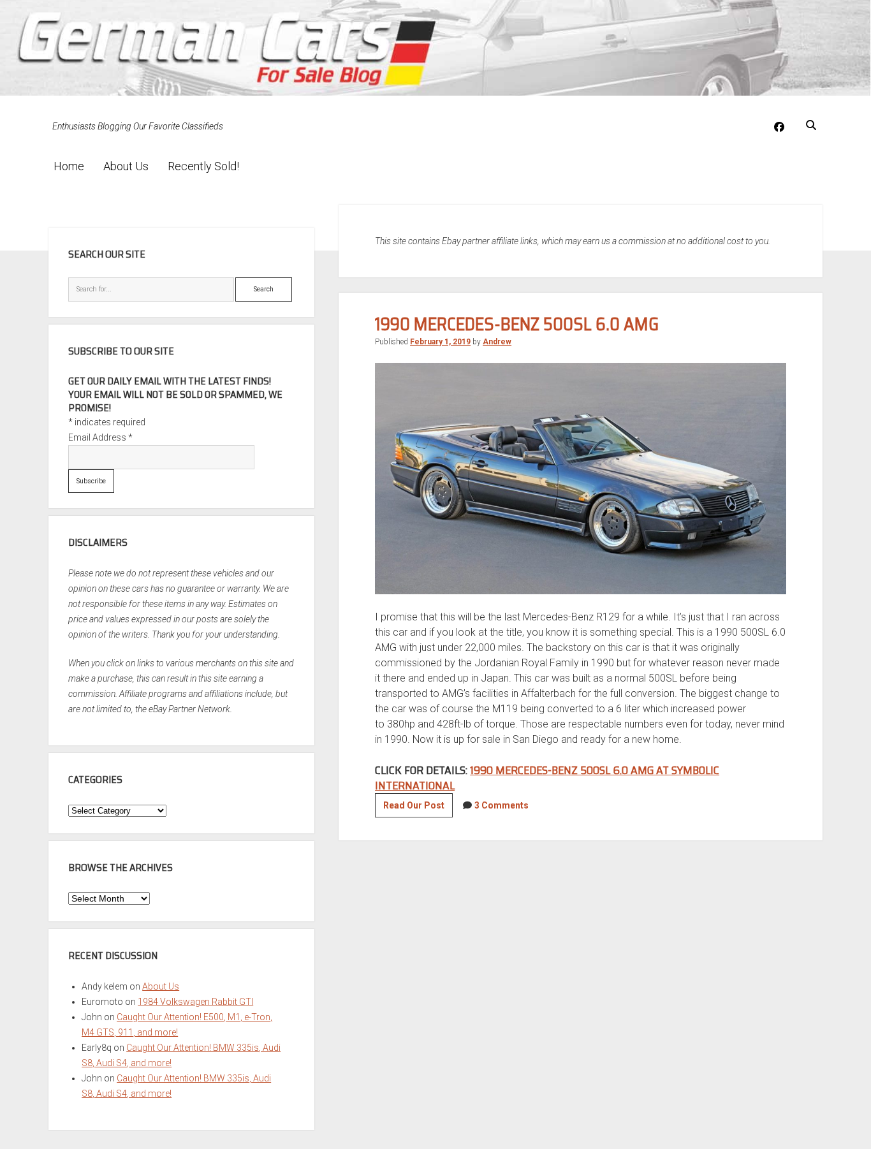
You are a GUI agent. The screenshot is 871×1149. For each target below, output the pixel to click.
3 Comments (501, 805)
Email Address (100, 437)
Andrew (497, 341)
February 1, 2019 (440, 341)
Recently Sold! (203, 166)
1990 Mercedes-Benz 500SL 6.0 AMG (517, 324)
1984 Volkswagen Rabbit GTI (195, 1002)
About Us (126, 166)
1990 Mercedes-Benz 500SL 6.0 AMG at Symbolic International (547, 777)
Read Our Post (418, 808)
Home (69, 166)
